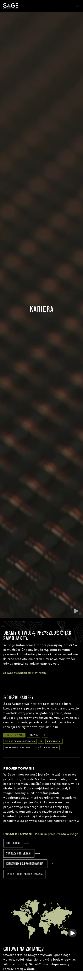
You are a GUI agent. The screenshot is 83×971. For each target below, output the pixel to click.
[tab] (14, 735)
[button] (76, 6)
